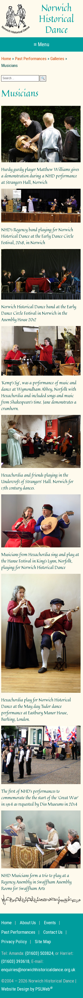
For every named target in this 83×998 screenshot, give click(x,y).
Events (50, 922)
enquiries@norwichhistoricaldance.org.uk (38, 969)
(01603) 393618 (15, 961)
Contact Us (52, 932)
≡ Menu (41, 44)
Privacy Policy (14, 941)
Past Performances (31, 58)
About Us (28, 922)
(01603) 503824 (39, 953)
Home (6, 58)
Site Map (43, 941)
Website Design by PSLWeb (25, 989)
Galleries (57, 58)
